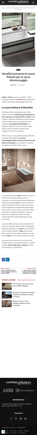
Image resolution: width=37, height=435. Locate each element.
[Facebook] (3, 259)
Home (3, 8)
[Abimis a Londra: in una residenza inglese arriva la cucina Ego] (7, 303)
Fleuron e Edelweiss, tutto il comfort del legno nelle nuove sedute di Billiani (9, 272)
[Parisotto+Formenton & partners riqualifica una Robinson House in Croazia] (7, 295)
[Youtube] (20, 418)
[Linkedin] (8, 259)
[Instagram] (16, 418)
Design (8, 8)
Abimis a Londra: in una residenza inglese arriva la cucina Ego (21, 303)
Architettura (5, 297)
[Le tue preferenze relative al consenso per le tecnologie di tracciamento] (3, 432)
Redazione (13, 85)
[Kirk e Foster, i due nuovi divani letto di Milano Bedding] (7, 286)
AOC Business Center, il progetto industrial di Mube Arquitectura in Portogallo (29, 272)
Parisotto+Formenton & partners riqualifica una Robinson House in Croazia (24, 295)
